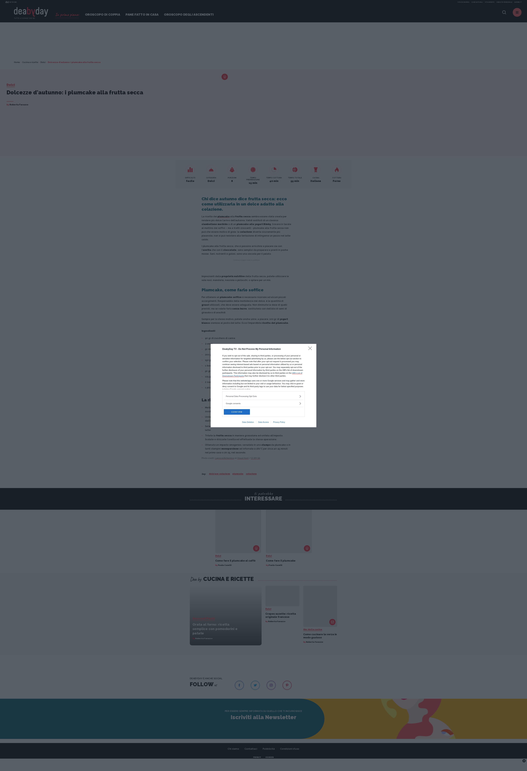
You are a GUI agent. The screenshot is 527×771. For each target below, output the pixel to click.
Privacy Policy (279, 422)
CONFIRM (236, 412)
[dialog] (263, 385)
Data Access (263, 422)
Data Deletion (248, 422)
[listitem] (263, 396)
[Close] (311, 349)
